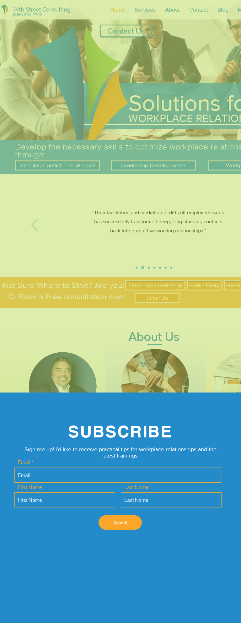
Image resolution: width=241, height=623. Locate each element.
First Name (30, 487)
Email (24, 462)
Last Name (136, 487)
